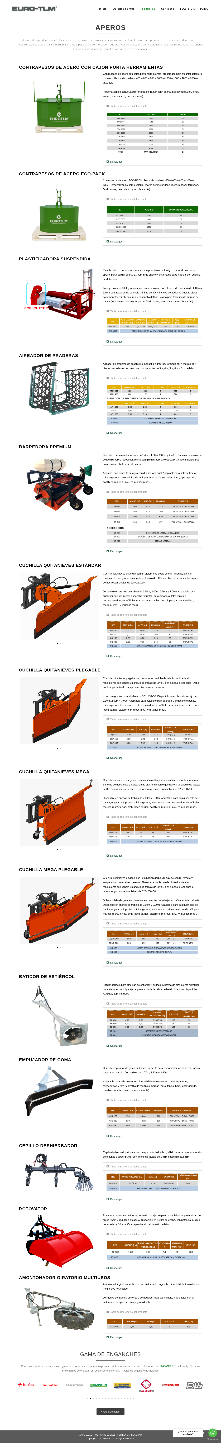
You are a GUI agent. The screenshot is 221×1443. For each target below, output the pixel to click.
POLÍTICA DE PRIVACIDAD (129, 1434)
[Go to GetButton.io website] (212, 1439)
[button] (152, 106)
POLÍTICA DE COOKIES (104, 1434)
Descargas (116, 161)
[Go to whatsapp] (212, 1433)
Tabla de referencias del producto (128, 106)
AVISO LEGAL (85, 1434)
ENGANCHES (168, 1366)
